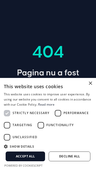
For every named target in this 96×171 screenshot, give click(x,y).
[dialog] (48, 124)
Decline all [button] (69, 156)
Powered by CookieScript (23, 165)
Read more (46, 104)
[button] (48, 146)
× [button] (90, 83)
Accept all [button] (25, 156)
